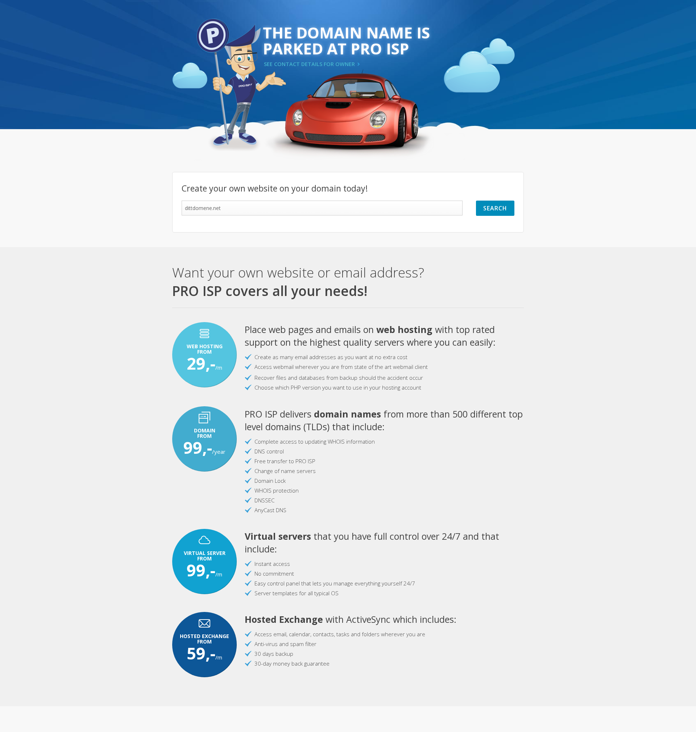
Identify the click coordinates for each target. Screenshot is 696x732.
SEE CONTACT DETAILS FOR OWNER (309, 64)
